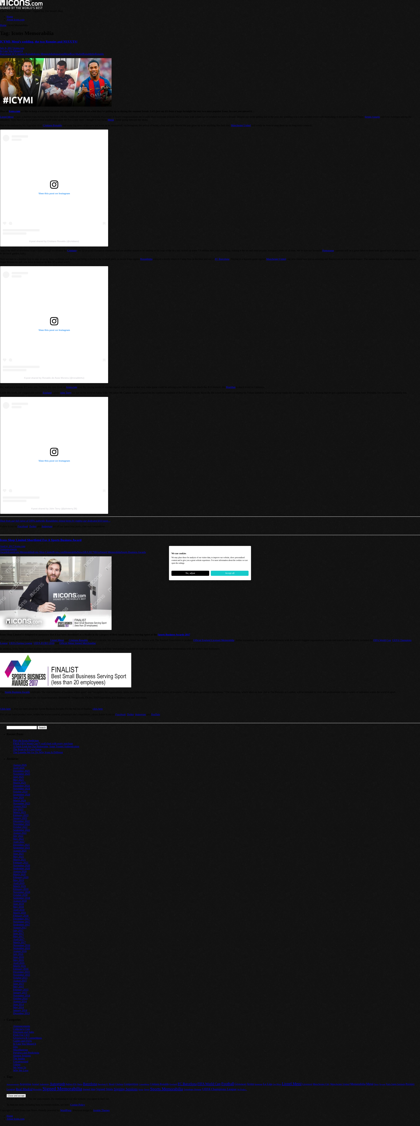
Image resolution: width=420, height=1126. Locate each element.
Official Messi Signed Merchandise (77, 643)
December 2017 (21, 918)
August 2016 (20, 951)
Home (10, 16)
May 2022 (18, 838)
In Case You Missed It (11, 51)
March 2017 (19, 942)
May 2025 (18, 779)
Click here (5, 708)
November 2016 (21, 945)
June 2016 (18, 957)
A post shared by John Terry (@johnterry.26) (54, 508)
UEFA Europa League (20, 643)
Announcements (8, 549)
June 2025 (18, 776)
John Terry (65, 392)
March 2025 (19, 782)
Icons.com (18, 48)
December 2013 (21, 1013)
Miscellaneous (20, 1049)
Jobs (15, 1046)
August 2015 (20, 980)
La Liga (267, 1084)
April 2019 (18, 883)
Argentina (25, 1084)
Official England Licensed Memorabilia (213, 640)
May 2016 (18, 960)
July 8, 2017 (6, 48)
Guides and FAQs (22, 1040)
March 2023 (19, 812)
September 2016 (21, 948)
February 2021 (20, 862)
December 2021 (21, 844)
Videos (16, 1064)
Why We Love (20, 1070)
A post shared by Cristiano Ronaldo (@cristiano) (54, 241)
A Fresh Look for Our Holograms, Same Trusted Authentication (46, 746)
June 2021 (18, 853)
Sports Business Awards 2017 (174, 634)
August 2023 (20, 806)
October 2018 (20, 895)
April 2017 (18, 939)
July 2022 (18, 836)
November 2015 (21, 974)
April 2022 (18, 841)
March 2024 (19, 800)
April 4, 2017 (7, 546)
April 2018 (18, 909)
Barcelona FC (103, 1084)
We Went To (19, 1067)
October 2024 (20, 791)
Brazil (112, 1084)
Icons (11, 552)
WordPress (65, 1110)
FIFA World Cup (382, 640)
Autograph (57, 1084)
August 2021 (20, 850)
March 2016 (19, 966)
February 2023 (20, 815)
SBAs (97, 552)
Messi (67, 54)
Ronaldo (99, 54)
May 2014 (18, 1007)
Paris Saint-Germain (395, 1084)
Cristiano (72, 250)
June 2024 (18, 797)
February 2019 (20, 889)
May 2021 (18, 856)
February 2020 (20, 877)
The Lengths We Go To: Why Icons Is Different (38, 752)
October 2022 (20, 827)
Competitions (144, 1084)
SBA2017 (88, 552)
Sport (146, 1089)
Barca (79, 1084)
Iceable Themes (101, 1110)
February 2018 (20, 915)
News (80, 552)
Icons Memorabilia (44, 54)
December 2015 (21, 971)
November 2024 (21, 788)
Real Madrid (76, 54)
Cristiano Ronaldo (24, 54)
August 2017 (20, 927)
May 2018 (18, 906)
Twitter (32, 526)
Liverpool (307, 1084)
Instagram (59, 54)
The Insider (19, 1058)
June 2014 (18, 1004)
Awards (4, 552)
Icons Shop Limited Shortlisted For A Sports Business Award (41, 540)
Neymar (382, 1084)
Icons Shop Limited (43, 552)
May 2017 (18, 936)
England (47, 392)
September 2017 (21, 924)
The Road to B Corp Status (27, 749)
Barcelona (5, 54)
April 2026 (18, 768)
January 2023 (20, 818)
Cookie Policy (77, 1104)
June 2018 (18, 904)
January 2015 (20, 992)
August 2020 (20, 871)
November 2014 (21, 995)
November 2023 (21, 803)
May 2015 (18, 986)
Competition (131, 1084)
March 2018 (19, 912)
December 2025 (21, 770)
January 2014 (20, 1010)
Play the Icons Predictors (26, 740)
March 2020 (19, 874)
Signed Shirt (89, 1089)
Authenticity (44, 1084)
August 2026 (20, 765)
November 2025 (21, 773)
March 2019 (19, 886)
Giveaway (241, 1084)
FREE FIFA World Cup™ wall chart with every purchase (43, 743)
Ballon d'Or (71, 1084)
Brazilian (230, 387)
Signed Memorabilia (110, 552)
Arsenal (35, 1084)
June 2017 (18, 933)
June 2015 (18, 983)
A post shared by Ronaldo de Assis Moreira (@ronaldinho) (54, 378)
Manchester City (321, 1084)
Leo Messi (277, 1084)
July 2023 (18, 809)
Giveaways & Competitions (27, 1038)
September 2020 (21, 868)
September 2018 (21, 898)
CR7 (12, 54)
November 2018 (21, 892)
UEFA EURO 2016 (44, 643)
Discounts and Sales (23, 1032)
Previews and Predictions (26, 1052)
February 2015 (20, 989)
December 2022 (21, 821)
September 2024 (21, 794)
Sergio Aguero (372, 116)
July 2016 (18, 954)
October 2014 (20, 998)
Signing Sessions (22, 1055)
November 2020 (21, 865)
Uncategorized (20, 1061)
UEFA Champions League (219, 1089)
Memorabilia (70, 552)
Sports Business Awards (133, 552)
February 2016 (20, 969)
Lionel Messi (6, 116)
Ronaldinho (89, 54)
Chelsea (119, 1084)
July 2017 (18, 930)
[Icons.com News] (21, 8)
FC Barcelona (222, 259)
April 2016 (18, 963)
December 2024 (21, 785)
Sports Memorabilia (166, 1089)
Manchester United (241, 125)
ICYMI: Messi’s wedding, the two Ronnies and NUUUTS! (38, 41)
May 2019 (18, 880)
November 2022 (21, 824)
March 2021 (19, 859)
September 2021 (21, 847)
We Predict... (242, 1090)
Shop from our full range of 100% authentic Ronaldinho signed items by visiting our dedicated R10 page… (55, 520)
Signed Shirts (104, 1089)
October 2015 (20, 977)
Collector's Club (21, 1029)
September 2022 (21, 830)
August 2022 (20, 833)
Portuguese (328, 250)
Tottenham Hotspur (192, 1089)
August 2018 (20, 901)
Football (227, 1084)
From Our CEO (21, 1035)
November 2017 (21, 921)
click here (98, 708)
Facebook (23, 526)
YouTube (155, 714)
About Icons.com (15, 19)
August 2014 (20, 1001)
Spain (140, 1089)
